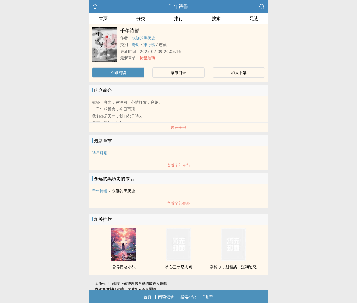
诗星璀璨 (147, 57)
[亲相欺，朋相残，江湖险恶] (233, 259)
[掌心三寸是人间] (178, 259)
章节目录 (178, 72)
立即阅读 (118, 72)
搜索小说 (188, 296)
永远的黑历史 (143, 37)
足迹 (254, 18)
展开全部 (178, 127)
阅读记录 (166, 296)
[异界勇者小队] (123, 259)
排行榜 (149, 44)
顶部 (209, 296)
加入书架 (239, 72)
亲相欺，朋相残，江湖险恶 (233, 267)
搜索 (216, 18)
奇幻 (136, 44)
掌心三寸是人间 (178, 267)
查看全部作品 (178, 203)
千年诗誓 (178, 6)
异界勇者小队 (124, 267)
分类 (140, 18)
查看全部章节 (178, 165)
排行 (178, 18)
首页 (103, 18)
